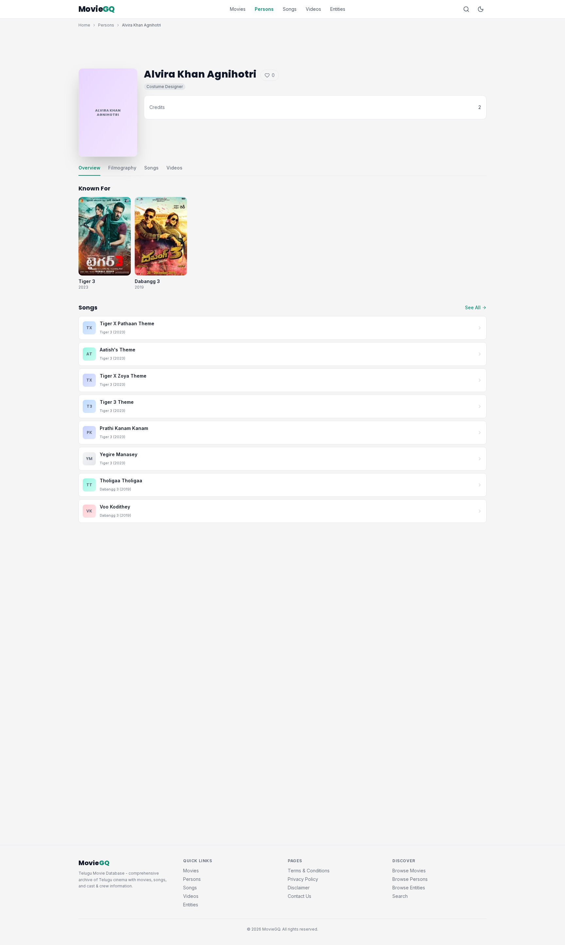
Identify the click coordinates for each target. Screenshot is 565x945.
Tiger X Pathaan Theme (127, 323)
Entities (337, 9)
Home (84, 25)
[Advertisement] (282, 46)
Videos (313, 9)
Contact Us (299, 896)
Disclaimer (299, 887)
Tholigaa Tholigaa (121, 480)
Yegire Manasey (118, 454)
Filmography (122, 167)
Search (400, 896)
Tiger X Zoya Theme (123, 376)
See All (473, 307)
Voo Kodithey (115, 506)
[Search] (466, 9)
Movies (238, 9)
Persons (264, 9)
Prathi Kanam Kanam (124, 428)
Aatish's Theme (117, 349)
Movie (96, 9)
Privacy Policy (303, 879)
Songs (290, 9)
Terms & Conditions (309, 870)
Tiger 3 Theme (117, 402)
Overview (89, 167)
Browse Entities (408, 887)
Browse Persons (410, 879)
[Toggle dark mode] (481, 9)
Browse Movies (409, 870)
